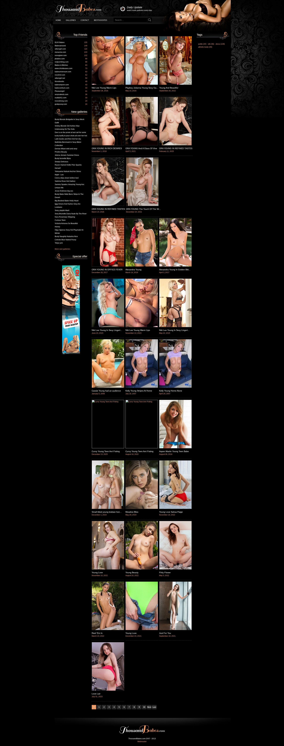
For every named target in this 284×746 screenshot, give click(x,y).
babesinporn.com (71, 85)
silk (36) (211, 44)
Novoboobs (71, 81)
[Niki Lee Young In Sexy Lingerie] (108, 327)
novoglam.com (71, 55)
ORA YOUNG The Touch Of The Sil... (143, 209)
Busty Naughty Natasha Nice (66, 236)
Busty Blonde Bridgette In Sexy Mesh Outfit (69, 121)
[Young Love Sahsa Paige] (175, 508)
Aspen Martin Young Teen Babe (174, 451)
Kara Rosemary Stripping (65, 217)
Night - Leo (59, 175)
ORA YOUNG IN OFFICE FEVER (107, 269)
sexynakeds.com (71, 94)
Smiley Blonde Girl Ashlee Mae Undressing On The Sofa (67, 127)
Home (58, 20)
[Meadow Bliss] (141, 508)
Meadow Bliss (131, 512)
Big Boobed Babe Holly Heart (66, 201)
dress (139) (220, 44)
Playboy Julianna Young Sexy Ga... (141, 88)
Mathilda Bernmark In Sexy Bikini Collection (68, 143)
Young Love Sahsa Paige (171, 512)
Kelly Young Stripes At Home (138, 391)
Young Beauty (131, 572)
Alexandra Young (133, 269)
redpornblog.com (71, 62)
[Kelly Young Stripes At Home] (141, 387)
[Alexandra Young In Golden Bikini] (175, 266)
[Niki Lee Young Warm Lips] (108, 84)
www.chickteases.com (71, 68)
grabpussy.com (71, 104)
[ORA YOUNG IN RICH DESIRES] (108, 145)
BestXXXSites (100, 20)
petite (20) (202, 44)
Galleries (71, 20)
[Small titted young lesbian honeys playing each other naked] (108, 508)
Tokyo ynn (59, 243)
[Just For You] (175, 630)
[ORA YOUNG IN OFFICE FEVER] (108, 266)
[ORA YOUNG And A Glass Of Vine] (141, 145)
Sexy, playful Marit (62, 210)
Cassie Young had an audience (106, 391)
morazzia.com (71, 52)
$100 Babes (71, 42)
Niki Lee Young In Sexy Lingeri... (107, 330)
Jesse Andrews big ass (64, 191)
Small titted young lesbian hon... (107, 512)
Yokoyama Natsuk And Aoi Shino (68, 171)
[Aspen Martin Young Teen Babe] (175, 448)
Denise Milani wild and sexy (66, 149)
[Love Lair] (108, 690)
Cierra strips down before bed (67, 178)
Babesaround (71, 46)
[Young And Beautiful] (175, 84)
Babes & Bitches (71, 65)
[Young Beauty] (141, 569)
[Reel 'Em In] (108, 630)
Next (149, 707)
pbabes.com (71, 59)
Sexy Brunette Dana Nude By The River (71, 214)
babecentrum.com (71, 88)
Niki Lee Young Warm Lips (104, 88)
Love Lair (96, 694)
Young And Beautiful (168, 88)
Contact (85, 20)
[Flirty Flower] (175, 569)
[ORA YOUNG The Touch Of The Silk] (142, 205)
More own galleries (62, 249)
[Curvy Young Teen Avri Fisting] (108, 448)
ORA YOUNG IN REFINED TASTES (175, 148)
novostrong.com (71, 101)
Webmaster (142, 742)
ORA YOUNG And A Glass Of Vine (141, 148)
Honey (57, 227)
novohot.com (71, 75)
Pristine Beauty (61, 152)
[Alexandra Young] (141, 266)
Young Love (97, 572)
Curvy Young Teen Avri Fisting (106, 451)
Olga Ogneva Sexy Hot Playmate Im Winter (69, 231)
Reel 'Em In (97, 633)
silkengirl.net (71, 78)
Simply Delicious (61, 162)
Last (154, 707)
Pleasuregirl (71, 91)
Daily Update (139, 8)
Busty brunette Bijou (63, 158)
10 (144, 707)
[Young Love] (108, 569)
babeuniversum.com (71, 72)
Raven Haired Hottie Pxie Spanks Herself (68, 166)
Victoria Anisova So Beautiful (66, 223)
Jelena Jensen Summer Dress (67, 155)
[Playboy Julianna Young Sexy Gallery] (141, 84)
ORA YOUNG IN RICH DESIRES (107, 148)
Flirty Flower (165, 572)
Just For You (165, 633)
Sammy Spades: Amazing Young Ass (69, 184)
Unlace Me (59, 188)
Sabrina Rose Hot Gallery (65, 181)
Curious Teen (60, 220)
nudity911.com (71, 98)
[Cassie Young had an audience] (108, 387)
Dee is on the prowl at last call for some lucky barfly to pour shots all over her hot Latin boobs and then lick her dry (71, 135)
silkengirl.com (71, 49)
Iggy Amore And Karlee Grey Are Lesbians (67, 205)
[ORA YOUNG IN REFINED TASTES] (175, 145)
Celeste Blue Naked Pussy (65, 240)
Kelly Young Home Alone (170, 391)
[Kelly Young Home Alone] (175, 387)
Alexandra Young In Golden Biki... (175, 269)
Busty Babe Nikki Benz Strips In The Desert (69, 195)
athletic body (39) (205, 47)
